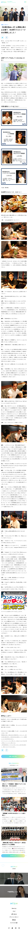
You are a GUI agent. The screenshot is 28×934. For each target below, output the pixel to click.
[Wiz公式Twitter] (12, 928)
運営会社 (14, 919)
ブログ (14, 911)
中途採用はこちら (13, 891)
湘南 (8, 672)
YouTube (4, 554)
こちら (22, 87)
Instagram (24, 552)
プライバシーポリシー (14, 917)
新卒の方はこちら (13, 878)
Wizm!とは (14, 908)
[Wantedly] (19, 928)
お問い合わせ (14, 914)
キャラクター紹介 (14, 922)
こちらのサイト (20, 725)
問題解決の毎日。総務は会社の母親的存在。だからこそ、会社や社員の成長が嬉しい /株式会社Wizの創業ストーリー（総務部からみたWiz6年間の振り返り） (14, 737)
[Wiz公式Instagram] (15, 928)
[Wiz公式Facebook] (9, 928)
